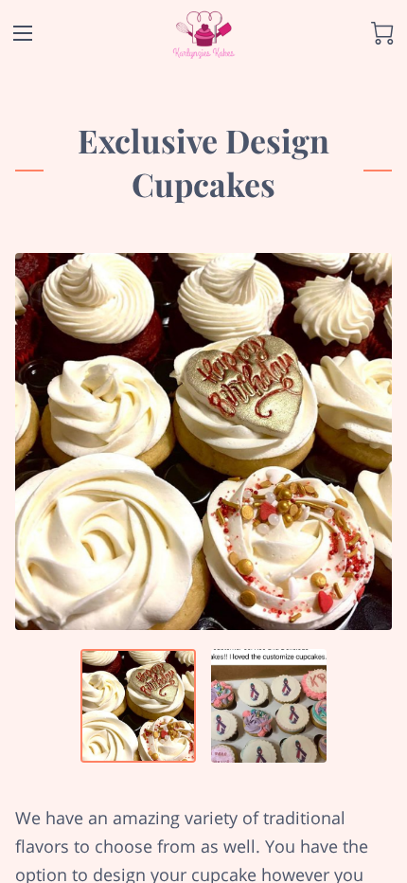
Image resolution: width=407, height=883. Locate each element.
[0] (382, 33)
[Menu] (22, 33)
